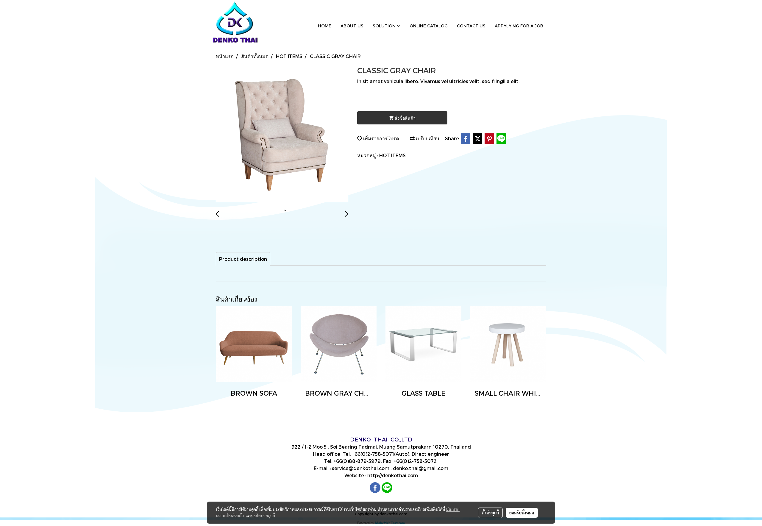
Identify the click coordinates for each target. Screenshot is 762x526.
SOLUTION (385, 25)
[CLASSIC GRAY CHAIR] (282, 134)
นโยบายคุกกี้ (264, 515)
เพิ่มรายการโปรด (380, 138)
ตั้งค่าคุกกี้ (490, 512)
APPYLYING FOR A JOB (519, 25)
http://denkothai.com (392, 475)
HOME (324, 25)
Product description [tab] (243, 259)
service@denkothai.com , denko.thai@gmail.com (390, 468)
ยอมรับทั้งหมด (521, 512)
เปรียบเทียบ (427, 138)
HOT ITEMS (392, 155)
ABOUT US (352, 25)
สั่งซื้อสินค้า (405, 118)
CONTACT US (471, 25)
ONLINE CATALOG (429, 25)
